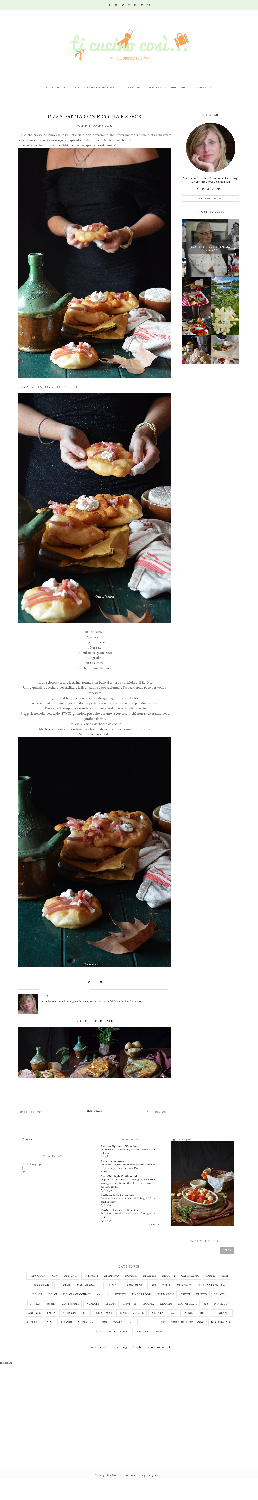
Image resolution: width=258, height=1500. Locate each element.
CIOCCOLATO (41, 1285)
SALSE (49, 1322)
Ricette (74, 87)
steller (131, 1322)
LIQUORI (166, 1304)
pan (206, 1304)
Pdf (183, 87)
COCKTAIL (64, 1285)
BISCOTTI (168, 1276)
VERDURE (141, 1331)
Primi (173, 1313)
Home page (94, 1110)
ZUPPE (158, 1331)
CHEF (225, 1276)
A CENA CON (37, 1276)
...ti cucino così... (127, 1475)
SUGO (146, 1322)
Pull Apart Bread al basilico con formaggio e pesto (128, 1215)
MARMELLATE (187, 1304)
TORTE (160, 1322)
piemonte (138, 1313)
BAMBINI (131, 1276)
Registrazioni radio (162, 87)
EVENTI (120, 1294)
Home (49, 87)
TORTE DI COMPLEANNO (187, 1322)
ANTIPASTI (91, 1276)
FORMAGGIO (166, 1294)
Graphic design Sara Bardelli (152, 1347)
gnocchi (51, 1304)
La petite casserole (112, 1161)
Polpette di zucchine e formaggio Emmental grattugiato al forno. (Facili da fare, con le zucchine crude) (128, 1183)
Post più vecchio (158, 1112)
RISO (203, 1313)
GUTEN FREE (70, 1304)
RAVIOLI (188, 1313)
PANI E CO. (34, 1313)
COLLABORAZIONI (89, 1285)
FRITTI (185, 1294)
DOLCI (52, 1294)
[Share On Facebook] (95, 982)
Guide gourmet (132, 87)
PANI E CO (221, 1304)
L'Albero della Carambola (118, 1195)
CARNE (210, 1276)
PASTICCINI (69, 1313)
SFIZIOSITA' (86, 1322)
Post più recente (31, 1112)
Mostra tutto (154, 1224)
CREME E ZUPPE (160, 1285)
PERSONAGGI (103, 1313)
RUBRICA (32, 1322)
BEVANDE (149, 1276)
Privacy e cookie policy (102, 1347)
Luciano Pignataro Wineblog (119, 1146)
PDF (85, 1313)
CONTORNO (135, 1285)
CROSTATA (184, 1285)
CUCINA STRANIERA (211, 1285)
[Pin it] (101, 982)
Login (125, 1347)
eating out (103, 1294)
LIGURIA (148, 1304)
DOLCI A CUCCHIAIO (77, 1294)
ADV (55, 1276)
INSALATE (92, 1304)
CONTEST (114, 1285)
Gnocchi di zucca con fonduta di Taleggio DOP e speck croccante (128, 1200)
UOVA (98, 1331)
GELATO (219, 1294)
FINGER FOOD (141, 1294)
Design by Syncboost (150, 1475)
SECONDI (66, 1322)
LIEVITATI (129, 1304)
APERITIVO (111, 1276)
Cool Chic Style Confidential (119, 1176)
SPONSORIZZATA (111, 1322)
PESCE (123, 1313)
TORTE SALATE (221, 1322)
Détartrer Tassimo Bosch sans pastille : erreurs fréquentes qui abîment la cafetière (128, 1166)
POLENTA (157, 1313)
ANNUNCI (70, 1276)
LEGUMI (110, 1304)
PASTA (51, 1313)
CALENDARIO (190, 1276)
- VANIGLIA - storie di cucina (119, 1210)
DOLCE (37, 1294)
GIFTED (35, 1304)
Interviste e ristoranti (100, 87)
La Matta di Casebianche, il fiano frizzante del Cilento (128, 1151)
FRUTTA (201, 1294)
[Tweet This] (89, 982)
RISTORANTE (221, 1313)
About (61, 87)
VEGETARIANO (118, 1331)
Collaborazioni (201, 87)
